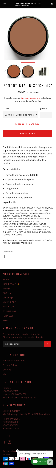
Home (6, 279)
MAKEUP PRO (9, 302)
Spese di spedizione (30, 98)
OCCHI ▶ (7, 293)
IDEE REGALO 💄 (11, 284)
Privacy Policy (10, 365)
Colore (6, 108)
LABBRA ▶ (8, 297)
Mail (5, 374)
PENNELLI (8, 315)
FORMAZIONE (10, 311)
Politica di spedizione (14, 360)
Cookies (7, 369)
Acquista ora (27, 133)
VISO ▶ (6, 288)
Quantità (43, 109)
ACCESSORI (8, 306)
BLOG (5, 320)
